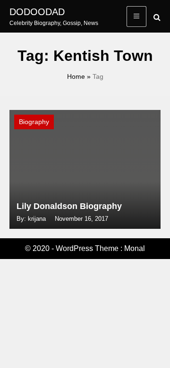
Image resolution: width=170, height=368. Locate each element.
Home (76, 76)
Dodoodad (37, 12)
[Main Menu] (136, 16)
